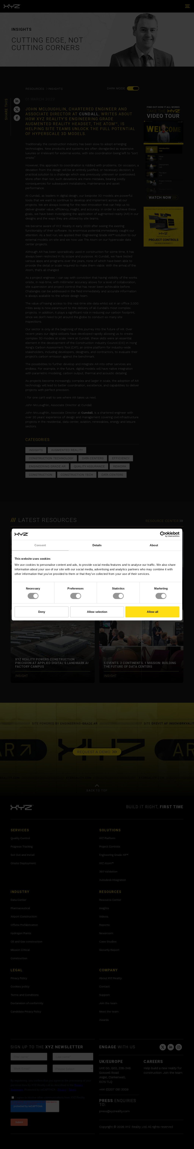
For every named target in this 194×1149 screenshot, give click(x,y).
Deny (41, 611)
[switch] (75, 596)
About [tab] (154, 545)
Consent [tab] (40, 545)
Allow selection (97, 611)
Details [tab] (97, 545)
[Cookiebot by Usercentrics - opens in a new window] (162, 534)
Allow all (152, 611)
